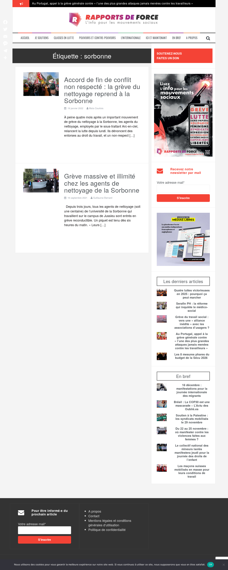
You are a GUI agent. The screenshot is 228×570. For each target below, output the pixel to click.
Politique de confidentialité (107, 529)
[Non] (223, 564)
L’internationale (131, 38)
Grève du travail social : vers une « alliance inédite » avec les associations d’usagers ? (191, 322)
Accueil (25, 38)
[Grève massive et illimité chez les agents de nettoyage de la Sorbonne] (41, 180)
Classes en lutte (64, 38)
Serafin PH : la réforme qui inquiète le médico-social (192, 307)
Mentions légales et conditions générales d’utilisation (109, 522)
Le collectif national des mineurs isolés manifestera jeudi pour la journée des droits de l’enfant (192, 453)
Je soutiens (41, 38)
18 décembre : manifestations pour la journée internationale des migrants (191, 390)
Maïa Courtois (96, 108)
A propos (191, 38)
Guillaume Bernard (102, 197)
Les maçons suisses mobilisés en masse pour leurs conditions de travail (191, 471)
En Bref (176, 38)
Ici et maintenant (156, 38)
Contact (93, 515)
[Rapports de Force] (114, 19)
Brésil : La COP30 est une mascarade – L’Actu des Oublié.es (192, 405)
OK (210, 564)
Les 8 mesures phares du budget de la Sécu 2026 (191, 356)
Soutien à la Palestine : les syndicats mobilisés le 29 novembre (191, 419)
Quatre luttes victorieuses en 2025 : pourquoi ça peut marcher (192, 294)
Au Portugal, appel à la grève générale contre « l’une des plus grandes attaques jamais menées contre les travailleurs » (113, 3)
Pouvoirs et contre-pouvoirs (97, 38)
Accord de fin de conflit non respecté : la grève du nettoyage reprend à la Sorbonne (102, 90)
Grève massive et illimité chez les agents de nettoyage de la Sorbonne (101, 182)
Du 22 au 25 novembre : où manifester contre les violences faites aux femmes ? (192, 434)
